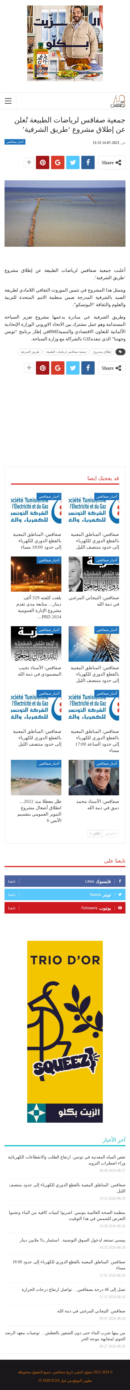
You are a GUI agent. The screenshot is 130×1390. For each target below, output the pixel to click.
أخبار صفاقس (15, 141)
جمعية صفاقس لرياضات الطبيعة (66, 351)
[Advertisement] (65, 415)
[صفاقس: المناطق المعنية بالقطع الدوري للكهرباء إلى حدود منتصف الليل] (94, 510)
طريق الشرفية (30, 351)
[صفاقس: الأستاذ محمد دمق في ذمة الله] (94, 777)
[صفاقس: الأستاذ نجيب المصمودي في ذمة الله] (36, 644)
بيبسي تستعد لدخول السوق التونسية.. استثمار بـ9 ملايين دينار (72, 1240)
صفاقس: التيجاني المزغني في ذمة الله (91, 1311)
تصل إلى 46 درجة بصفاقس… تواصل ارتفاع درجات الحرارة (73, 1289)
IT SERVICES (49, 1380)
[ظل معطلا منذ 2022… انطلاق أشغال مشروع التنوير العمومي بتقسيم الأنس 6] (36, 777)
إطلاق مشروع (102, 351)
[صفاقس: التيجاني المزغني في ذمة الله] (94, 574)
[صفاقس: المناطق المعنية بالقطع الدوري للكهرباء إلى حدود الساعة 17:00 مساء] (94, 707)
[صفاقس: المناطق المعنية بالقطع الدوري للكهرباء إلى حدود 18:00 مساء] (36, 510)
